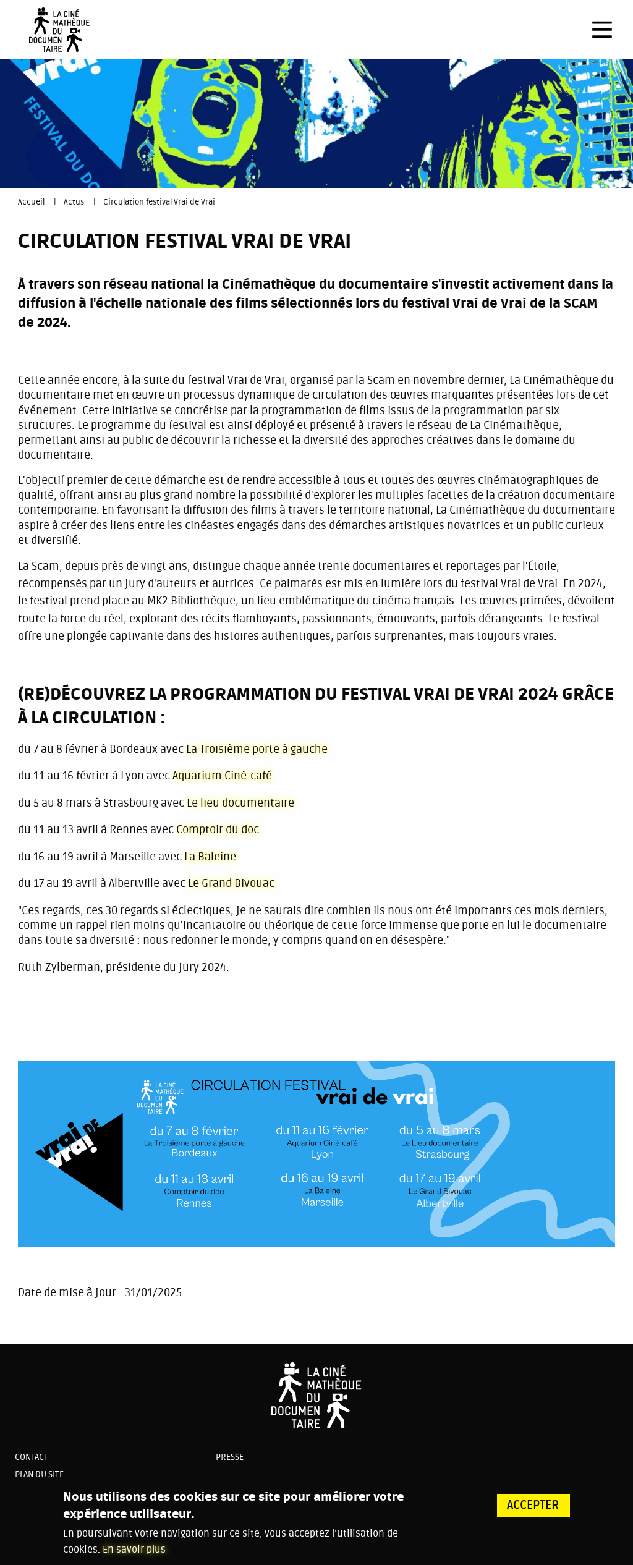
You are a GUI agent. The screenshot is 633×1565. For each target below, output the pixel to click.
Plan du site (39, 1474)
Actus (74, 202)
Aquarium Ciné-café (222, 776)
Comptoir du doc (217, 829)
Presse (230, 1457)
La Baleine (210, 856)
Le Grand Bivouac (232, 883)
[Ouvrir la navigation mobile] (602, 30)
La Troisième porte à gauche (257, 749)
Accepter (533, 1505)
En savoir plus (134, 1549)
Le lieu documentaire (240, 803)
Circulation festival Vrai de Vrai (159, 202)
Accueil (31, 202)
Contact (31, 1457)
